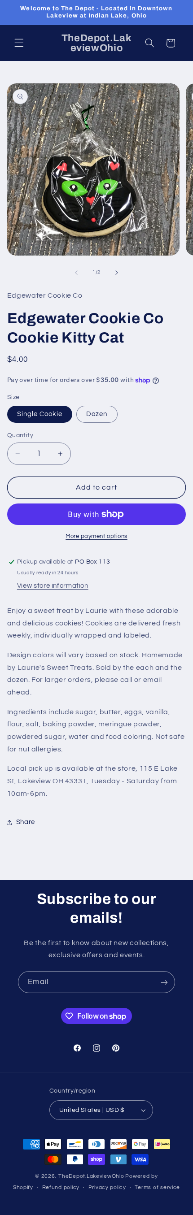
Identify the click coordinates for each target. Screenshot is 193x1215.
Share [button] (25, 822)
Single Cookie (40, 414)
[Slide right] (117, 272)
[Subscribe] (164, 982)
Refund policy (61, 1187)
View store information (52, 585)
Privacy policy (107, 1187)
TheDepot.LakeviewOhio (91, 1176)
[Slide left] (76, 272)
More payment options (96, 536)
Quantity (20, 435)
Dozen (96, 414)
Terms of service (157, 1187)
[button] (19, 43)
